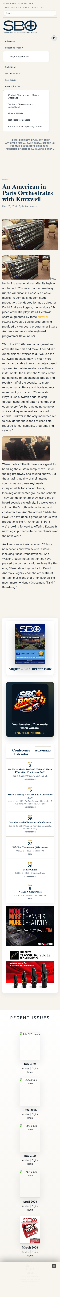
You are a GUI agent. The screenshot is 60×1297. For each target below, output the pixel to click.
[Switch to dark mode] (54, 38)
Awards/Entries (12, 86)
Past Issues (10, 80)
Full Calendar (43, 751)
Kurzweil (43, 316)
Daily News (10, 67)
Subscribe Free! (13, 47)
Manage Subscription (18, 56)
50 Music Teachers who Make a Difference (23, 96)
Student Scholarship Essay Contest (25, 126)
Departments (11, 73)
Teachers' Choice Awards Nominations (20, 105)
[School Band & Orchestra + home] (20, 26)
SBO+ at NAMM (15, 113)
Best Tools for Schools (19, 120)
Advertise (10, 41)
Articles (25, 1068)
